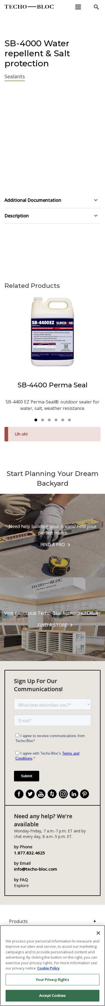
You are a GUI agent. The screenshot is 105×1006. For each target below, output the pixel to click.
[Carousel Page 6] (69, 420)
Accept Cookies (52, 995)
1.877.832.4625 (29, 853)
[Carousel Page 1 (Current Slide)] (35, 420)
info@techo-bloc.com (35, 869)
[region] (52, 965)
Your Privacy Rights (52, 979)
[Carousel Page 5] (62, 420)
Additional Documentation (32, 200)
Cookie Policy (48, 968)
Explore (21, 885)
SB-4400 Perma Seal (53, 385)
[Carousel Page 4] (56, 420)
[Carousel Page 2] (42, 420)
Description (16, 216)
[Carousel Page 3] (49, 420)
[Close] (98, 933)
